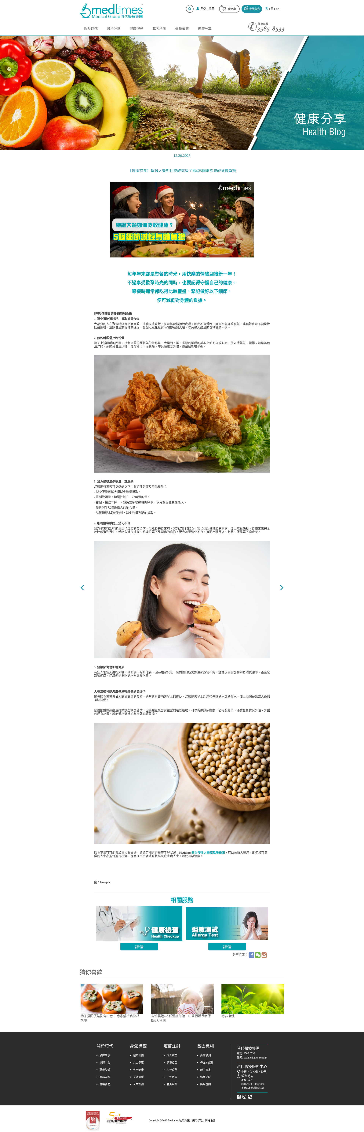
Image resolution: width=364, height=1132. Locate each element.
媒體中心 (105, 1062)
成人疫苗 (172, 1055)
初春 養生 (228, 1016)
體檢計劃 (114, 29)
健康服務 (136, 29)
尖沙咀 (254, 1071)
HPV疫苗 (172, 1069)
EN (277, 8)
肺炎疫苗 (172, 1084)
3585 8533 (249, 1053)
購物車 (232, 8)
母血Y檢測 (206, 1062)
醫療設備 (105, 1069)
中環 (244, 1071)
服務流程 (105, 1077)
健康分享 (205, 29)
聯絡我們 (105, 1084)
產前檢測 (205, 1055)
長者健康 (138, 1077)
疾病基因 (205, 1084)
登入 (204, 8)
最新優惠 (182, 29)
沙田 (263, 1071)
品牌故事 (105, 1055)
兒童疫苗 (172, 1062)
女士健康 (138, 1062)
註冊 (211, 8)
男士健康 (138, 1069)
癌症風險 (205, 1077)
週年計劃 (138, 1055)
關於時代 (91, 29)
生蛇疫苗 (172, 1077)
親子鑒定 (205, 1069)
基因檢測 (159, 29)
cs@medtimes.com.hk (255, 1057)
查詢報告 (254, 8)
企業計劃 (138, 1084)
